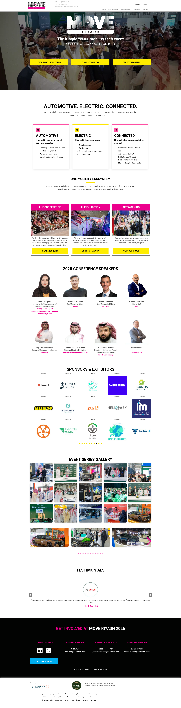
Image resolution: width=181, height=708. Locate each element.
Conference (136, 9)
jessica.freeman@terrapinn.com (105, 652)
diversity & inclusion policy (61, 697)
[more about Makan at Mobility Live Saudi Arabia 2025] (65, 385)
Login (145, 4)
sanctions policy (92, 697)
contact (85, 700)
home (104, 9)
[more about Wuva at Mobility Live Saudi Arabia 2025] (114, 431)
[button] (148, 541)
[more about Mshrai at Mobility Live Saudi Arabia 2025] (65, 408)
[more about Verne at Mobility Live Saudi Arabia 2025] (114, 408)
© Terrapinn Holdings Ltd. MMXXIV (52, 700)
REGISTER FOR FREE (131, 62)
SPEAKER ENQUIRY (50, 251)
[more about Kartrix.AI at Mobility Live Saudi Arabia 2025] (40, 431)
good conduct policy (48, 694)
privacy (67, 700)
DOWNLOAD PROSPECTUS (49, 62)
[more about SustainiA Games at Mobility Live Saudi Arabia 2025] (90, 431)
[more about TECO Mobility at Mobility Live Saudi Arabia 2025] (114, 385)
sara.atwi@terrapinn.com (75, 652)
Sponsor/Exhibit (126, 9)
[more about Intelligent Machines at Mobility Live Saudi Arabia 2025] (40, 408)
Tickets (137, 4)
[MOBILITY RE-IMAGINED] (36, 5)
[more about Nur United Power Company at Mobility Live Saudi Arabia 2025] (65, 431)
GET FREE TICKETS (44, 661)
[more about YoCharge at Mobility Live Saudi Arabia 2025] (139, 385)
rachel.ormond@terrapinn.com (137, 652)
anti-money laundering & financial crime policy (83, 694)
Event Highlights (113, 9)
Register (145, 9)
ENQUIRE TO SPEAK (90, 62)
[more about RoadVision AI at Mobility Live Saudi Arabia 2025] (90, 385)
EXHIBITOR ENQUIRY (90, 251)
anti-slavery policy (62, 694)
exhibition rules (46, 697)
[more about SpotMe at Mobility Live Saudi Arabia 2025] (90, 408)
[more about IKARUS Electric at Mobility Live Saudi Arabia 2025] (40, 385)
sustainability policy (78, 697)
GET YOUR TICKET (131, 251)
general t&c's (76, 700)
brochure (93, 700)
